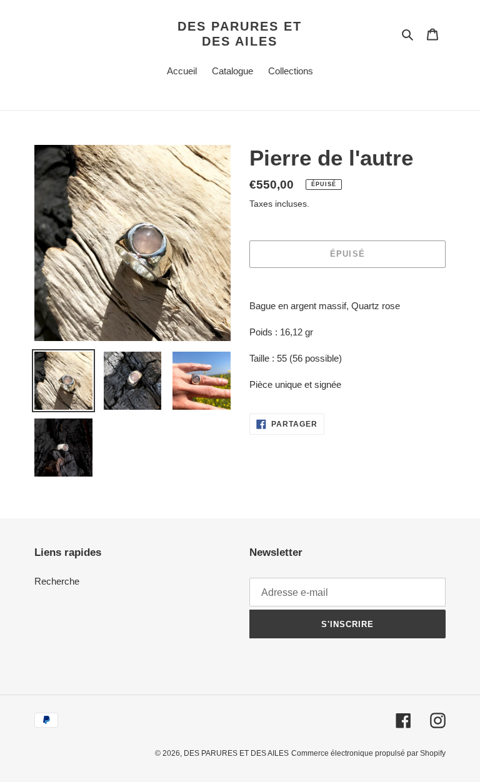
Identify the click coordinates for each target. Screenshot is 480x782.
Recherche (56, 581)
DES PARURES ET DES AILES (240, 33)
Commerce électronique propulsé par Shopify (368, 753)
